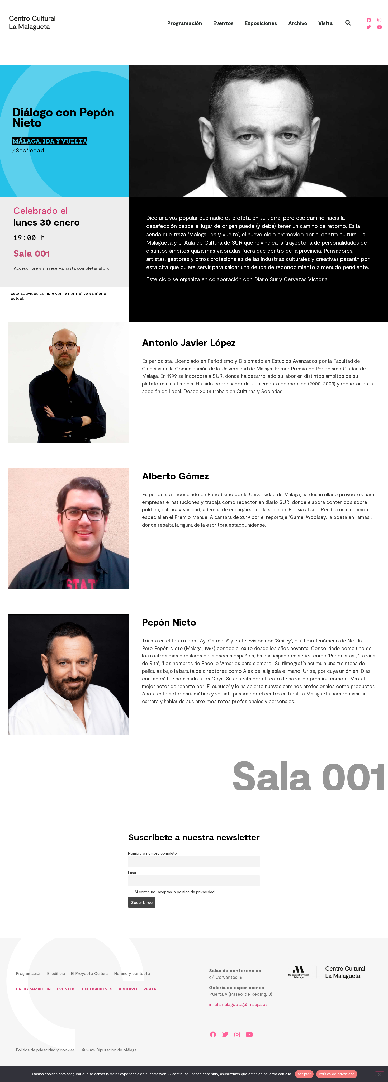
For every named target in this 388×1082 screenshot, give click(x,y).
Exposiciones (261, 23)
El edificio (56, 973)
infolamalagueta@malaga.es (238, 1004)
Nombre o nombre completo (152, 853)
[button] (348, 23)
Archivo (297, 23)
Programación (184, 23)
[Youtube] (379, 27)
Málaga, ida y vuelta (49, 141)
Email (132, 872)
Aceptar (304, 1074)
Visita (325, 23)
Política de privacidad (337, 1074)
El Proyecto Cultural (89, 973)
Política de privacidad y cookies (45, 1049)
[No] (379, 1073)
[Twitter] (368, 27)
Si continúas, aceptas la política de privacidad (174, 891)
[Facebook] (368, 19)
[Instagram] (379, 19)
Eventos (223, 23)
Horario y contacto (132, 973)
